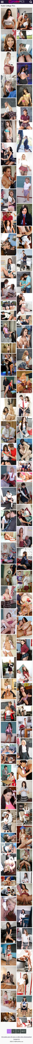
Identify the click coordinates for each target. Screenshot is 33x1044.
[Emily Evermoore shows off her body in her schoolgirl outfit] (24, 189)
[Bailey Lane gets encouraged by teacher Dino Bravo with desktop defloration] (8, 775)
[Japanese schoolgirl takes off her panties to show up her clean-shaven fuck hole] (24, 1006)
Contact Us (16, 1039)
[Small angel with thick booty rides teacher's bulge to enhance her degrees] (24, 141)
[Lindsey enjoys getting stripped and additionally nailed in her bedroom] (8, 432)
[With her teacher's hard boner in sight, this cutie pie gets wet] (8, 86)
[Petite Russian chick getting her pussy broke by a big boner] (8, 553)
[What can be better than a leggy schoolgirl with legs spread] (8, 476)
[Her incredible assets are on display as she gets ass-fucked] (8, 454)
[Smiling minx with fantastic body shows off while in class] (24, 359)
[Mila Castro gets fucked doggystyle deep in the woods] (24, 34)
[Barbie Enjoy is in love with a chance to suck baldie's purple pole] (8, 387)
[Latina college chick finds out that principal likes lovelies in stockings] (24, 813)
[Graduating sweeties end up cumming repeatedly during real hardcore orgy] (8, 305)
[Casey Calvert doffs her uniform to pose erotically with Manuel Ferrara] (24, 260)
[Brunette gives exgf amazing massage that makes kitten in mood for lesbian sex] (8, 1001)
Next (23, 1031)
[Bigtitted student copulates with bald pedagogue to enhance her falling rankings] (8, 621)
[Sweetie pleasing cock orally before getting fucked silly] (24, 672)
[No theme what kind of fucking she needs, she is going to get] (24, 493)
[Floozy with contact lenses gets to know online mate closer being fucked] (24, 604)
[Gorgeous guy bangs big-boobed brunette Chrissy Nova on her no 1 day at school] (24, 282)
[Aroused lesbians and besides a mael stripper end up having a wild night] (8, 244)
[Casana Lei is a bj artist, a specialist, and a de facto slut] (8, 749)
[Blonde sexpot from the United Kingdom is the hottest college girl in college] (8, 63)
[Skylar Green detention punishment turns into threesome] (24, 466)
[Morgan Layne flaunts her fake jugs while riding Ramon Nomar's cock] (8, 689)
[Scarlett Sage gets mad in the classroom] (8, 109)
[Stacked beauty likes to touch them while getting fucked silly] (24, 536)
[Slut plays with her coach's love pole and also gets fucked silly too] (8, 575)
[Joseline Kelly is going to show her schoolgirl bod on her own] (8, 200)
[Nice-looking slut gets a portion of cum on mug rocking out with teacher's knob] (8, 909)
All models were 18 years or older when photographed (16, 1037)
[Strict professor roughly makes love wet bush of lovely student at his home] (8, 409)
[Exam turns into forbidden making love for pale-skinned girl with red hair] (24, 1022)
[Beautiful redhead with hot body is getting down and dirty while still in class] (24, 515)
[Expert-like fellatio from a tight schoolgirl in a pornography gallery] (8, 732)
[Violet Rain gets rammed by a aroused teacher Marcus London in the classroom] (24, 916)
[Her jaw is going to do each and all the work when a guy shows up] (24, 749)
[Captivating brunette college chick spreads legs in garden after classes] (24, 215)
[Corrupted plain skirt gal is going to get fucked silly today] (8, 290)
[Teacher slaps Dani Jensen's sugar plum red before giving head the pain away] (8, 520)
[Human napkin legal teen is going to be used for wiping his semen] (8, 222)
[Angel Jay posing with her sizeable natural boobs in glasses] (24, 650)
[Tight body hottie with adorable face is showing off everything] (8, 932)
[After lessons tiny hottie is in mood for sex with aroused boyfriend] (24, 405)
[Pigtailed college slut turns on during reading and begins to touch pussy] (24, 694)
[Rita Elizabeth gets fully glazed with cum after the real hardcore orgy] (8, 1017)
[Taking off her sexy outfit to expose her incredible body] (24, 96)
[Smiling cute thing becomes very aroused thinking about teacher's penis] (8, 597)
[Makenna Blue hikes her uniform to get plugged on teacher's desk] (8, 848)
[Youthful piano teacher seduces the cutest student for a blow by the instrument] (24, 320)
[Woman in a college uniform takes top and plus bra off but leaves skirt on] (8, 821)
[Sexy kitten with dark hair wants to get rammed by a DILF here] (24, 19)
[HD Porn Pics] (16, 1)
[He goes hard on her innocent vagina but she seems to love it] (8, 710)
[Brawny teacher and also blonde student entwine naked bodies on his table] (24, 237)
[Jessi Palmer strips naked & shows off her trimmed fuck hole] (24, 791)
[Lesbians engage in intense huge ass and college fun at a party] (8, 348)
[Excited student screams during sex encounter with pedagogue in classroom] (8, 759)
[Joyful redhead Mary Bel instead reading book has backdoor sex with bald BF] (24, 427)
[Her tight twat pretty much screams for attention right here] (24, 477)
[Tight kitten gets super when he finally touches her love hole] (8, 891)
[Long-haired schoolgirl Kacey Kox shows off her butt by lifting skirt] (8, 18)
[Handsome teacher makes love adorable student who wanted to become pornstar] (24, 961)
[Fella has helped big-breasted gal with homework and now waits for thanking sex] (24, 894)
